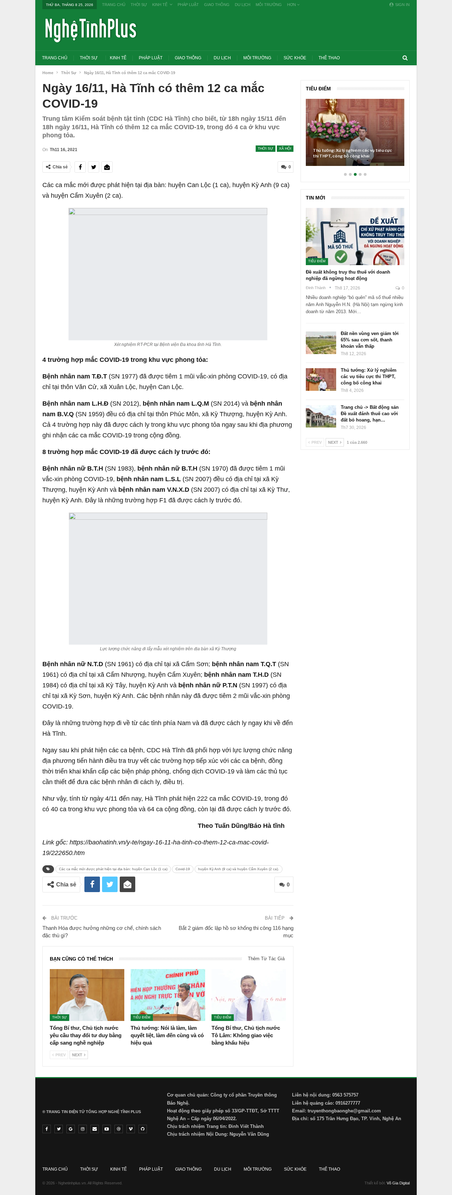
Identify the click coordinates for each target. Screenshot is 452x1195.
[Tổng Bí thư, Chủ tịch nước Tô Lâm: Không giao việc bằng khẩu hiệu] (249, 995)
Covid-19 (183, 869)
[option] (355, 136)
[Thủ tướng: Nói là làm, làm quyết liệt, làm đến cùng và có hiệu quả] (168, 995)
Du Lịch (242, 4)
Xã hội (285, 148)
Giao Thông (217, 4)
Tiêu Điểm (141, 1017)
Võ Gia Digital (398, 1183)
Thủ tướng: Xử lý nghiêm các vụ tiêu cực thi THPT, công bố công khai (352, 153)
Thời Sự (139, 4)
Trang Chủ (113, 4)
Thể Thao (329, 57)
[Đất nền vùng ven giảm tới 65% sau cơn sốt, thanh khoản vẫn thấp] (321, 342)
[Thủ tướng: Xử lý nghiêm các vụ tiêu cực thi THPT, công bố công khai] (355, 132)
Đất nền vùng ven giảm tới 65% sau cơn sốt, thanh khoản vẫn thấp (370, 340)
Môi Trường (269, 4)
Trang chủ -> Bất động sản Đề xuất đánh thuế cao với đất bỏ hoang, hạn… (370, 414)
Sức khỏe (295, 57)
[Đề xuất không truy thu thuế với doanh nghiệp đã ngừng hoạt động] (355, 236)
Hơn (292, 4)
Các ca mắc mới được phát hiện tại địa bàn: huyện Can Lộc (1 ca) (113, 869)
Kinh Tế (159, 4)
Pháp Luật (188, 4)
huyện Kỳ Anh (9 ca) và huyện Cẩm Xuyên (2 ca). (238, 869)
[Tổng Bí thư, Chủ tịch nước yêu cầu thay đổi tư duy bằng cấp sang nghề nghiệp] (87, 995)
